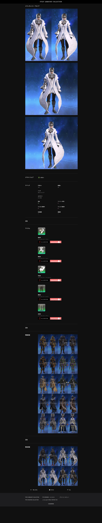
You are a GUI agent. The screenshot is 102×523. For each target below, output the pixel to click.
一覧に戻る (34, 489)
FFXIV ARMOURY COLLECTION (51, 2)
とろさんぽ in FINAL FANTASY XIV (49, 499)
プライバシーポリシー (64, 497)
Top (70, 489)
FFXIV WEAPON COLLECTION (32, 499)
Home (52, 489)
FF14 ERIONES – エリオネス (48, 497)
